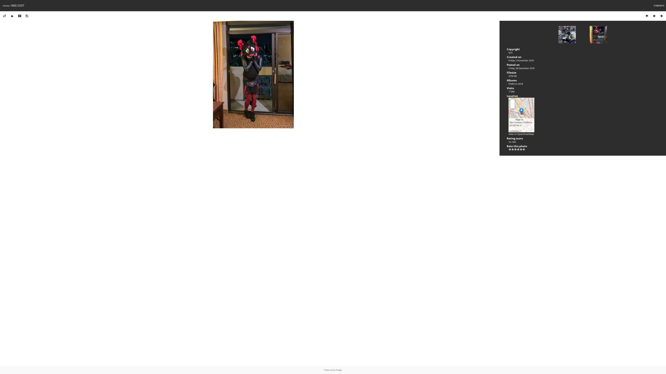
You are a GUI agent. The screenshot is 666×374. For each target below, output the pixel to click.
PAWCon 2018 (516, 83)
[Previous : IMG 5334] (654, 16)
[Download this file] (27, 16)
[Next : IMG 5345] (661, 16)
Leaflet (512, 119)
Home (6, 5)
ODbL (523, 131)
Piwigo (339, 369)
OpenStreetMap (516, 128)
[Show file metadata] (19, 16)
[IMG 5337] (521, 111)
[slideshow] (12, 16)
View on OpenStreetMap (521, 134)
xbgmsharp (528, 119)
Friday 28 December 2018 (521, 68)
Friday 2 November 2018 (521, 60)
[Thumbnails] (647, 16)
